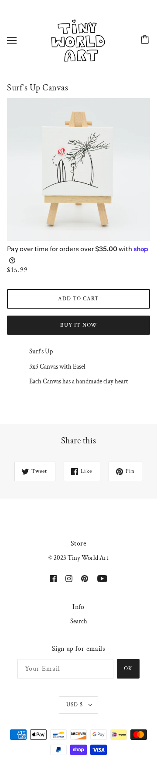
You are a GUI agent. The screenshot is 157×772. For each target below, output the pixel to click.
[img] (53, 578)
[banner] (77, 40)
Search (78, 621)
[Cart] (146, 40)
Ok (128, 668)
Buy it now (78, 325)
